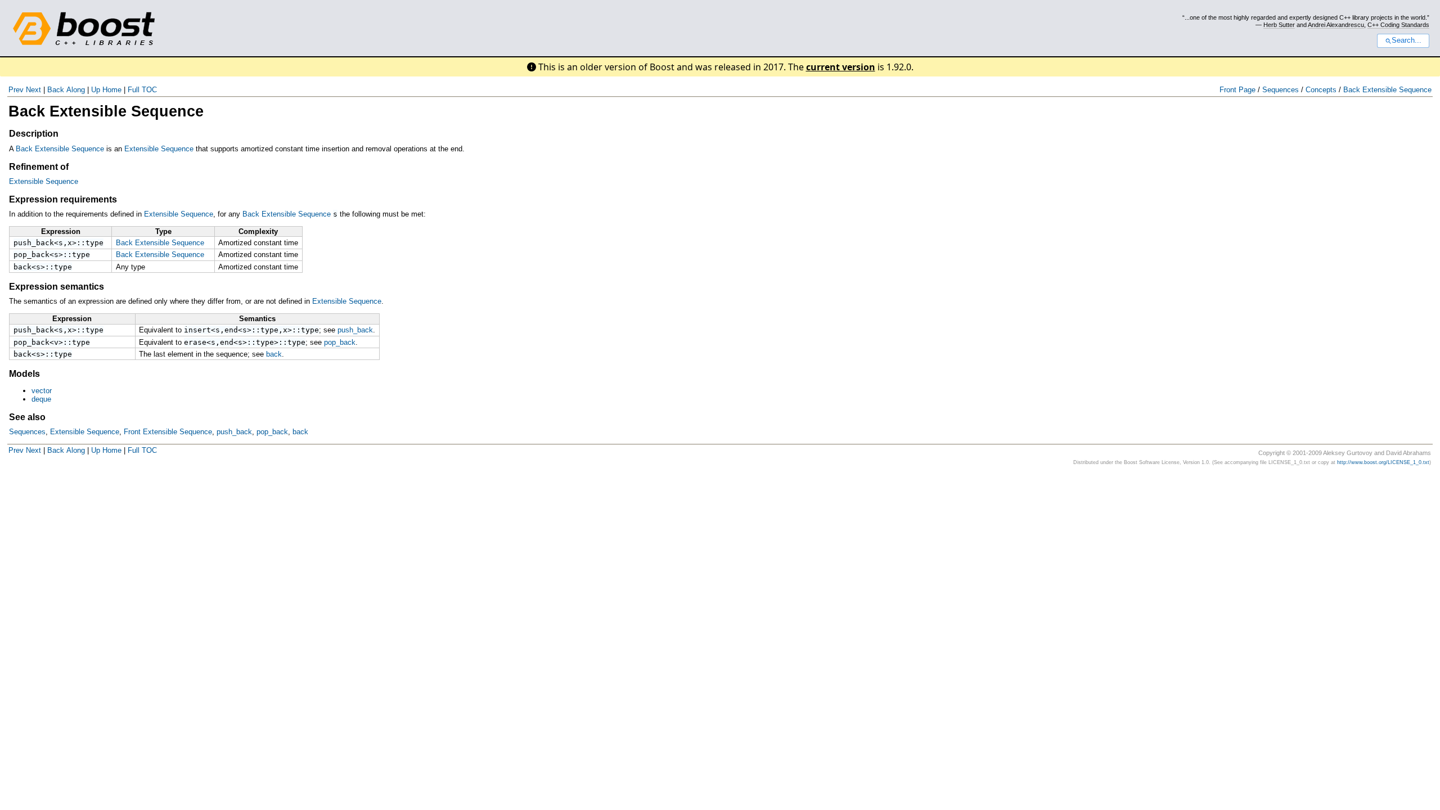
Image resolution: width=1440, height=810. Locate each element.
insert (197, 330)
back (23, 267)
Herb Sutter (1279, 24)
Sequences (1280, 90)
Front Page (1238, 90)
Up (95, 90)
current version (840, 67)
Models (24, 374)
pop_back (32, 254)
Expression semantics (56, 286)
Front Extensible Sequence (168, 432)
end (231, 330)
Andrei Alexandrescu (1336, 24)
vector (42, 390)
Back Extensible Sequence (1387, 90)
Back (55, 90)
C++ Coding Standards (1398, 24)
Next (33, 90)
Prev (16, 90)
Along (75, 90)
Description (33, 133)
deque (41, 399)
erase (195, 342)
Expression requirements (63, 199)
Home (112, 90)
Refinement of (39, 167)
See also (27, 417)
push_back (34, 242)
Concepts (1321, 90)
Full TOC (142, 90)
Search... (1406, 40)
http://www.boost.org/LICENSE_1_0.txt (1383, 462)
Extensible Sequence (159, 149)
